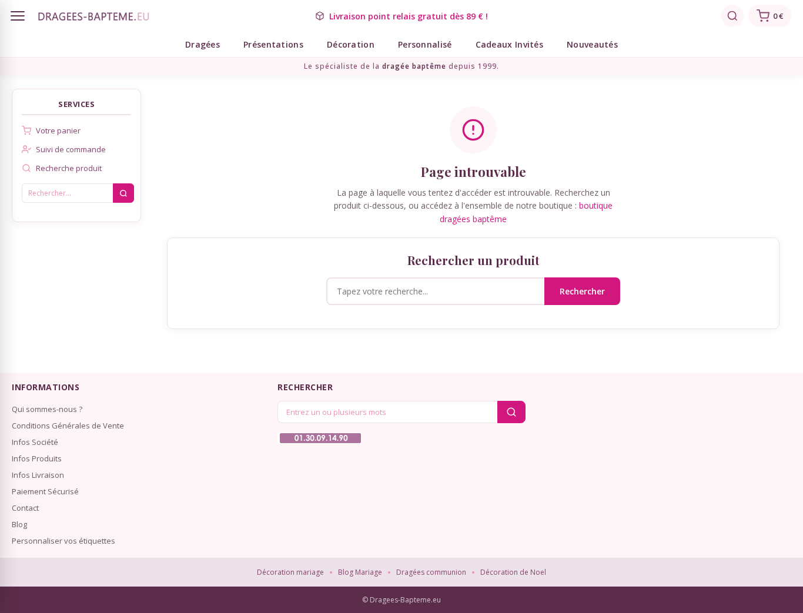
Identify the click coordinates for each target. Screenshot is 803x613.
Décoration (350, 44)
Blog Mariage (360, 572)
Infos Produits (37, 458)
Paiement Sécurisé (45, 491)
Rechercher (582, 291)
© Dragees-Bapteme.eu (401, 600)
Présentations (273, 44)
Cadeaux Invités (510, 44)
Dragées (202, 44)
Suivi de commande (71, 149)
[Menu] (17, 15)
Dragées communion (431, 572)
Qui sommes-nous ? (47, 409)
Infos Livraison (38, 475)
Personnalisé (425, 44)
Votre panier (58, 130)
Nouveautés (592, 44)
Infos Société (35, 442)
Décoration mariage (290, 572)
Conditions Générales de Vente (68, 425)
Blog (19, 524)
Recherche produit (69, 168)
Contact (25, 508)
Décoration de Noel (513, 572)
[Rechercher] (732, 16)
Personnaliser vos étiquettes (63, 540)
